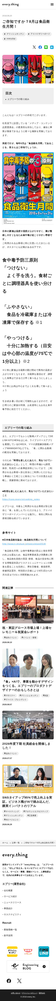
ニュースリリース (12, 902)
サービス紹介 (10, 896)
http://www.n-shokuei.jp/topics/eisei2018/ (24, 544)
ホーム (5, 843)
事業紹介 (8, 908)
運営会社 (42, 993)
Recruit (6, 922)
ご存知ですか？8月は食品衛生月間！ (39, 843)
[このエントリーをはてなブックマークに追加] (52, 47)
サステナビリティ (12, 914)
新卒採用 (8, 935)
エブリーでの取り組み (18, 99)
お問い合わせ (15, 993)
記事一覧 (16, 843)
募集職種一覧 (10, 929)
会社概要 (8, 890)
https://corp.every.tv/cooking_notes (21, 499)
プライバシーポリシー (29, 993)
